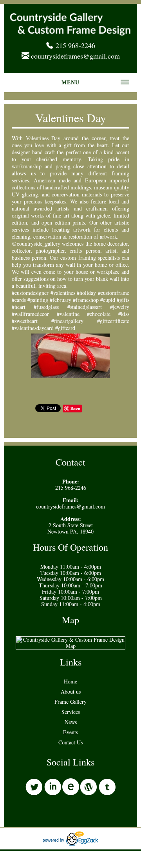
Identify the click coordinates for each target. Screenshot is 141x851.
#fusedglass (46, 306)
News (71, 722)
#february (60, 299)
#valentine (68, 314)
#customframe (113, 292)
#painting (37, 299)
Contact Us (70, 742)
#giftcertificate (113, 321)
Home (70, 681)
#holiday (86, 292)
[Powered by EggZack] (70, 843)
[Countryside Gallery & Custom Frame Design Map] (70, 645)
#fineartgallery (67, 321)
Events (70, 732)
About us (71, 691)
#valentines (63, 292)
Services (70, 711)
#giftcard (65, 328)
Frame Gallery (70, 701)
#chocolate (98, 314)
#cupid (107, 299)
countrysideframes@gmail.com (75, 56)
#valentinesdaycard (33, 328)
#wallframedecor (30, 314)
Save (75, 408)
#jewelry (119, 306)
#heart (18, 306)
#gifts (123, 299)
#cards (19, 299)
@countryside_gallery (36, 243)
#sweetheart (25, 321)
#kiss (123, 314)
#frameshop (86, 299)
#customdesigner (30, 292)
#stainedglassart (84, 306)
